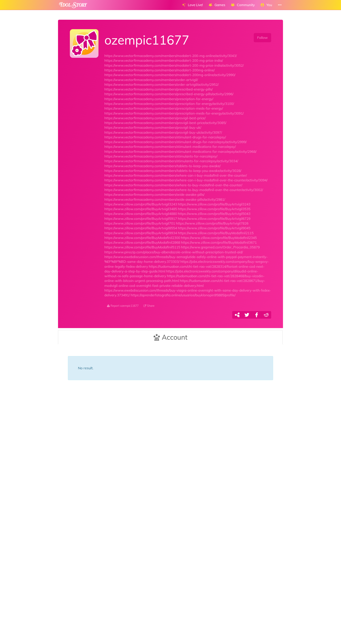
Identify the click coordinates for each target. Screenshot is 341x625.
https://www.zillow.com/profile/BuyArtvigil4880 (140, 214)
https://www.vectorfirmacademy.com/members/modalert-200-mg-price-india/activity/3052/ (174, 65)
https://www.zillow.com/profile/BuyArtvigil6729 (214, 218)
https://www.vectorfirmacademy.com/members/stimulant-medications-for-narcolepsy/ (170, 147)
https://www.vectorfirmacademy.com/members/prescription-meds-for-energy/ (163, 108)
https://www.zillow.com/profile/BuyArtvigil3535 (214, 209)
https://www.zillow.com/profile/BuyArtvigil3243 (140, 204)
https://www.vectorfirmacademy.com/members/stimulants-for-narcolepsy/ (160, 156)
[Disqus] (170, 453)
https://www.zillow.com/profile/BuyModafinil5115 (142, 247)
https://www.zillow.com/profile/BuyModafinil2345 (219, 238)
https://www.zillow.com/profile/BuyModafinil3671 (219, 242)
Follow (262, 37)
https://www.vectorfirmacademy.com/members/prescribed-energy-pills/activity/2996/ (168, 94)
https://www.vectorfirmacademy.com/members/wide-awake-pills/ (154, 194)
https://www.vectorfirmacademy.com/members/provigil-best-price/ (155, 118)
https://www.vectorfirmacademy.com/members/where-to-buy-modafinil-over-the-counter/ (173, 185)
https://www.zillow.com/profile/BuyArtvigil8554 (140, 228)
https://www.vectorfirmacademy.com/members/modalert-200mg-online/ (159, 70)
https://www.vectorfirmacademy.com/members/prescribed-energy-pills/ (158, 89)
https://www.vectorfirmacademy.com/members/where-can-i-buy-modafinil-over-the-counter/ (175, 175)
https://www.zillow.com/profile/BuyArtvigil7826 (212, 223)
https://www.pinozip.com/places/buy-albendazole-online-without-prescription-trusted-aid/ (173, 252)
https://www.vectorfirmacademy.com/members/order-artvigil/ (151, 80)
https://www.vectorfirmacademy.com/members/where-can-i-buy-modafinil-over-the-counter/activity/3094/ (186, 180)
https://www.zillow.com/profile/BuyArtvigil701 (139, 223)
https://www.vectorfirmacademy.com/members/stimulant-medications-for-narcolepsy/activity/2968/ (180, 151)
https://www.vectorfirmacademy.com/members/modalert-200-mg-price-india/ (163, 60)
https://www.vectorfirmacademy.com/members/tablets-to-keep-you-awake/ (162, 166)
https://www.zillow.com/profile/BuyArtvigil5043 (214, 214)
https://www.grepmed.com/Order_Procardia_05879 (220, 247)
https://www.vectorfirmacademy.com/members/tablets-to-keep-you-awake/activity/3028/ (172, 171)
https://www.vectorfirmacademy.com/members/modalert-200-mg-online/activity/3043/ (170, 56)
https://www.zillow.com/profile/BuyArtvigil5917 (140, 218)
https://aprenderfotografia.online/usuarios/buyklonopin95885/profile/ (183, 295)
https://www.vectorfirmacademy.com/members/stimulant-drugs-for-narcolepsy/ (165, 137)
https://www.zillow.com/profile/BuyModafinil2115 (216, 233)
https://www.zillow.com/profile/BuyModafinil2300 (142, 238)
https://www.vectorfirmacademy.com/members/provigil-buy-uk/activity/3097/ (163, 132)
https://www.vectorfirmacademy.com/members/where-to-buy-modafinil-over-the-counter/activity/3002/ (183, 190)
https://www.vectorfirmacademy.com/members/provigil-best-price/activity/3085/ (165, 123)
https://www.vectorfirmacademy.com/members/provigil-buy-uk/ (152, 127)
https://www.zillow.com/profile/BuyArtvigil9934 (140, 233)
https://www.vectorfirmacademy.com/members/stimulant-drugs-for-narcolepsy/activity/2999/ (175, 142)
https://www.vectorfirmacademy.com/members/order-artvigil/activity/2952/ (161, 84)
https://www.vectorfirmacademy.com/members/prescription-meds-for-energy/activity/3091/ (174, 113)
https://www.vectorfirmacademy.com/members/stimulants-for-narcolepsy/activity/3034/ (171, 161)
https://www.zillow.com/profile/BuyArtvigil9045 (214, 228)
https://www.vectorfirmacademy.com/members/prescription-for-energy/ (158, 99)
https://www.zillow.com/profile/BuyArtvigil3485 (140, 209)
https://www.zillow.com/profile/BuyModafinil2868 (142, 242)
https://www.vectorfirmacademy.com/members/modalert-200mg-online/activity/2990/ (169, 75)
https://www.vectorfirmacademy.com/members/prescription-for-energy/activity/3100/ (169, 104)
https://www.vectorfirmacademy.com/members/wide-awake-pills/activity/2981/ (164, 199)
